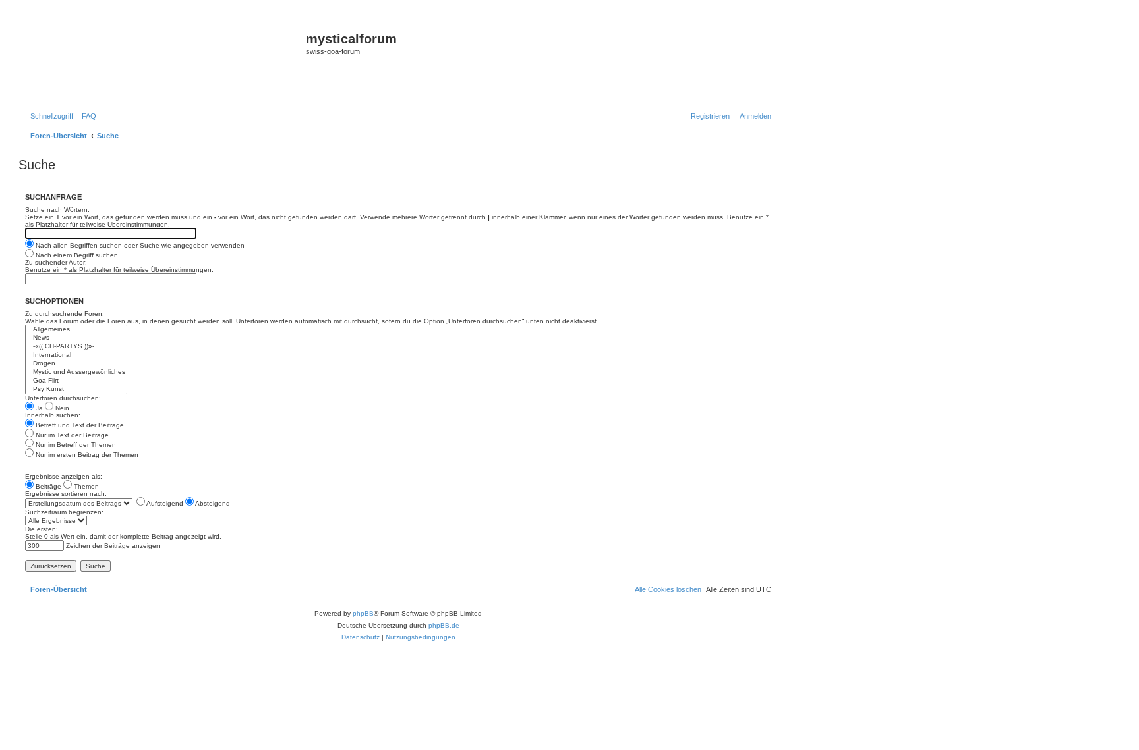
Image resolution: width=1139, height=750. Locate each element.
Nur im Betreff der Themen (75, 444)
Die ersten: (41, 529)
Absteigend (212, 503)
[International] (76, 355)
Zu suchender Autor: (56, 262)
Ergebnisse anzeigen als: (63, 476)
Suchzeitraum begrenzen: (64, 512)
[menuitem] (86, 116)
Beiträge (47, 486)
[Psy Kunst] (76, 389)
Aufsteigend (164, 503)
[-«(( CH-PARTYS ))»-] (76, 346)
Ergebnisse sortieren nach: (66, 493)
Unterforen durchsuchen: (63, 398)
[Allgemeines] (76, 329)
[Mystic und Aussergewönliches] (76, 372)
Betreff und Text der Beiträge (79, 425)
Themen (85, 486)
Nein (61, 408)
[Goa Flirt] (76, 381)
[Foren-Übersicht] (164, 60)
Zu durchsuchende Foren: (64, 313)
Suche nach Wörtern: (57, 209)
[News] (76, 338)
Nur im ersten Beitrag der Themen (86, 454)
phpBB (363, 613)
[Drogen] (76, 364)
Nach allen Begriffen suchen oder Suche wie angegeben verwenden (139, 245)
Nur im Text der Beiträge (71, 435)
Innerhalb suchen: (52, 415)
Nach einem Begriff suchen (76, 255)
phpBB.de (443, 625)
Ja (38, 408)
